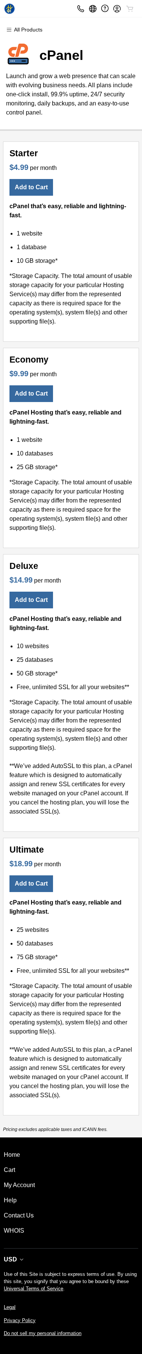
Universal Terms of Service (33, 1288)
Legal (10, 1307)
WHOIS (14, 1230)
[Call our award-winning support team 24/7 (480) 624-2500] (105, 8)
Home (12, 1154)
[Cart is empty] (130, 9)
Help (10, 1200)
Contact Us (19, 1215)
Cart (9, 1170)
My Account (19, 1185)
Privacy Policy (20, 1320)
